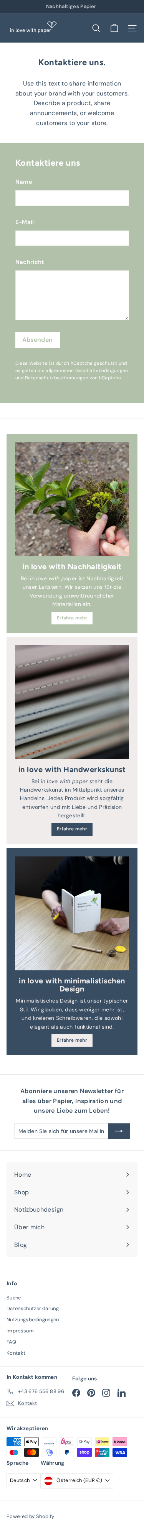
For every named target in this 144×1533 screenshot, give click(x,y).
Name (23, 182)
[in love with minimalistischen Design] (72, 913)
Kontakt (16, 1353)
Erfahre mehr (72, 618)
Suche (14, 1297)
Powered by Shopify (30, 1516)
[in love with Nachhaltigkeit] (72, 499)
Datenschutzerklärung (33, 1308)
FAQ (11, 1342)
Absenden (37, 340)
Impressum (20, 1330)
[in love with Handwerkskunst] (72, 702)
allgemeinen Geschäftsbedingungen (87, 370)
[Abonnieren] (119, 1131)
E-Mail (24, 222)
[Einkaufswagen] (114, 28)
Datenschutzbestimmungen (56, 378)
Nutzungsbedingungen (33, 1319)
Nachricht (29, 262)
